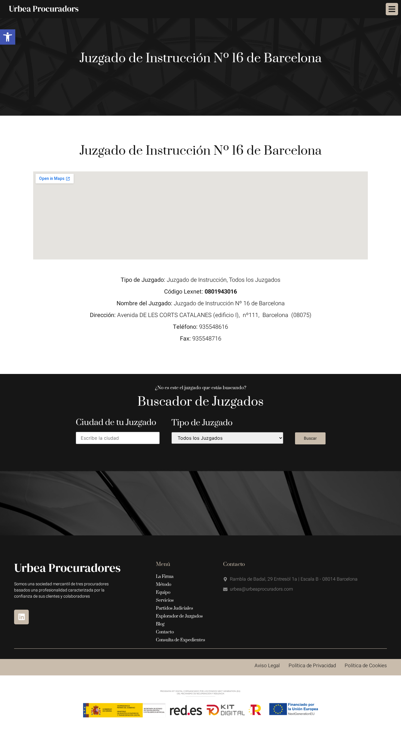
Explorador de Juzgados (179, 616)
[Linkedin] (21, 617)
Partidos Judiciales (174, 608)
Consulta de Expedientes (180, 640)
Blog (160, 624)
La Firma (164, 576)
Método (163, 584)
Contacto (165, 632)
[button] (7, 37)
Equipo (163, 592)
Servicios (165, 600)
